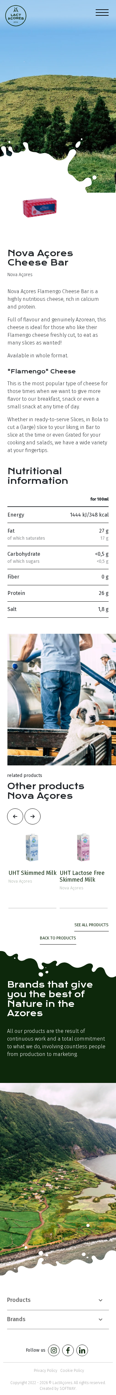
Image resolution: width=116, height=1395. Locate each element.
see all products (91, 924)
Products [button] (19, 1300)
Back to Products (58, 938)
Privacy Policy (45, 1370)
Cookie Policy (72, 1370)
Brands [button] (16, 1319)
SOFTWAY (68, 1388)
